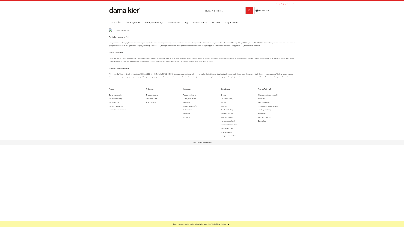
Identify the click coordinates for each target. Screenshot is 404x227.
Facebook (186, 117)
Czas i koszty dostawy (116, 106)
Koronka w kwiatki (264, 102)
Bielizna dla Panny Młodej (229, 125)
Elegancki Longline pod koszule (268, 106)
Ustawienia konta (151, 99)
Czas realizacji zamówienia (117, 110)
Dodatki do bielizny (227, 110)
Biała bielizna (262, 114)
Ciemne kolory (262, 121)
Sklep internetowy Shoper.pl (202, 142)
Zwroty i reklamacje (115, 95)
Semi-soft (224, 106)
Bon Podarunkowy (227, 99)
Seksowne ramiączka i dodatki (267, 95)
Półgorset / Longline (227, 117)
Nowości (223, 95)
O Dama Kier (187, 110)
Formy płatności (114, 102)
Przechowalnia (151, 102)
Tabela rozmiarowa (189, 95)
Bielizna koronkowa (227, 128)
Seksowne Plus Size (227, 114)
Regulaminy (187, 102)
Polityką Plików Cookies (218, 224)
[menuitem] (116, 22)
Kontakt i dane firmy (115, 99)
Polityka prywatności (190, 106)
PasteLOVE (261, 99)
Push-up (223, 102)
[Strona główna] (124, 10)
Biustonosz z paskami (228, 121)
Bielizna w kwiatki (226, 132)
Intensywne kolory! (264, 117)
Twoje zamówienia (152, 95)
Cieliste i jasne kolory (264, 110)
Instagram (186, 114)
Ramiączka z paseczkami (228, 136)
